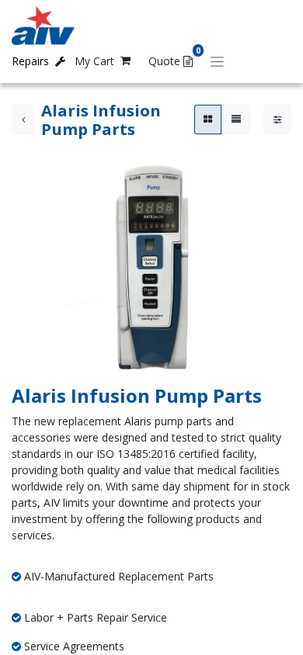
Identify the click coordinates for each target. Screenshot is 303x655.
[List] (236, 119)
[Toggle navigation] (217, 61)
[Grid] (207, 119)
